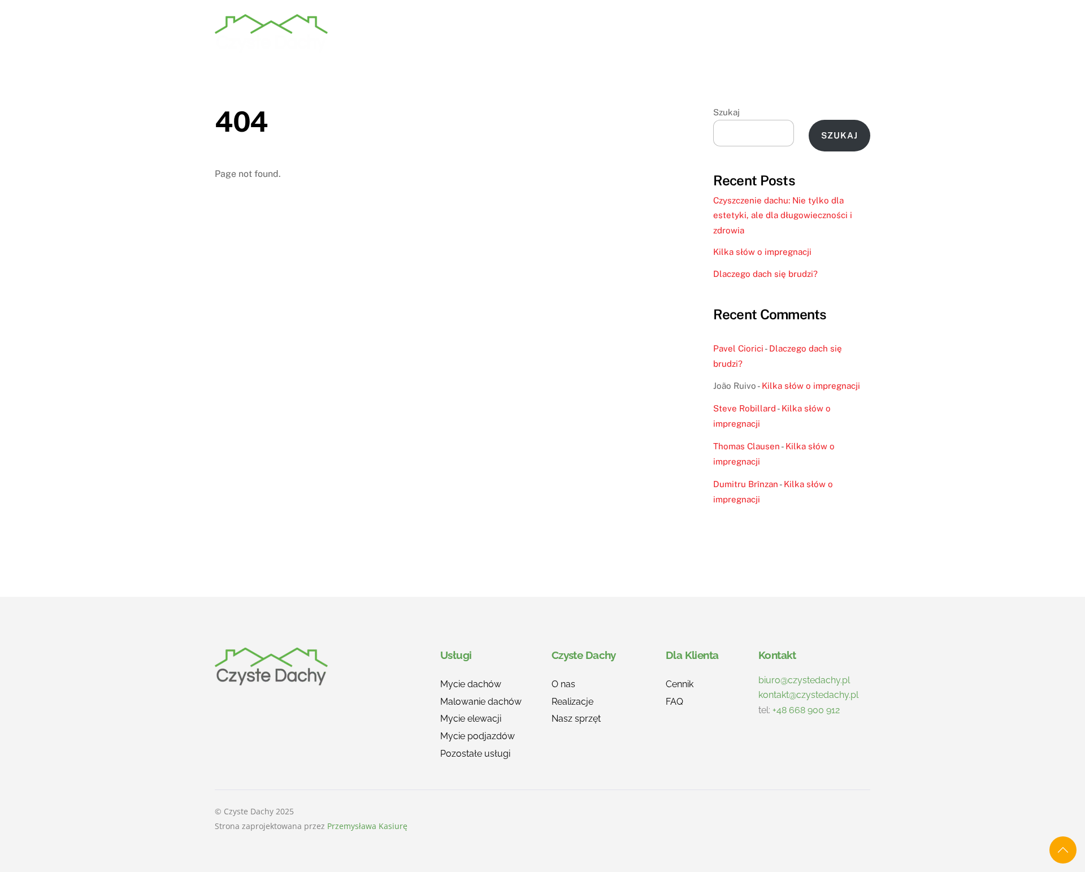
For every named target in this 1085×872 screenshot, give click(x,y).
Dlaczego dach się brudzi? (765, 274)
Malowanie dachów (481, 701)
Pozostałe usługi (475, 753)
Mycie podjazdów (477, 736)
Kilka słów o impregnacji (762, 252)
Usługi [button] (509, 33)
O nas (638, 33)
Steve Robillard (744, 408)
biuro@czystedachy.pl (804, 680)
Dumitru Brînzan (745, 484)
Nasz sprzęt (576, 718)
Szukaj (726, 112)
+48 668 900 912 (806, 710)
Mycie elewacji (470, 718)
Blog (783, 33)
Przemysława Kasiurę (367, 826)
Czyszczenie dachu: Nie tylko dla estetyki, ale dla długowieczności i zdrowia (782, 215)
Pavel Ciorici (738, 348)
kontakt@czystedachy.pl (808, 694)
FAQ (739, 33)
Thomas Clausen (746, 446)
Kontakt (838, 33)
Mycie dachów (470, 684)
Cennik (691, 33)
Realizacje (575, 33)
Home (456, 33)
